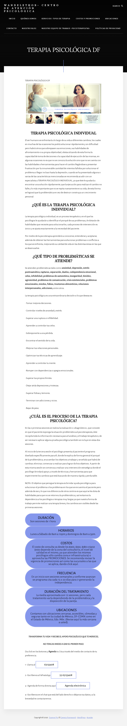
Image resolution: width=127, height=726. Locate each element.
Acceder (90, 718)
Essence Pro (53, 718)
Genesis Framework (68, 718)
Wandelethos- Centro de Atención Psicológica (32, 8)
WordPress (81, 718)
